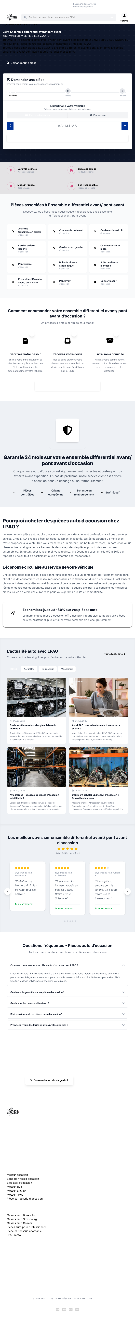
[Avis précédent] (7, 891)
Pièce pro (42, 5)
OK (111, 17)
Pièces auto (10, 5)
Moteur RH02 (15, 1194)
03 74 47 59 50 (107, 5)
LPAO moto (14, 1235)
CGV (9, 1267)
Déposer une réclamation (37, 1245)
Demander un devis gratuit (51, 1080)
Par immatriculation (39, 115)
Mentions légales (16, 1262)
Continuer (66, 137)
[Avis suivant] (127, 891)
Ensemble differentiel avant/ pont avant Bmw (82, 47)
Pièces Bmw (67, 51)
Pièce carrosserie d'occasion (25, 1198)
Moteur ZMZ (14, 1186)
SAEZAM (97, 1298)
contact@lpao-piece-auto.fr (26, 1139)
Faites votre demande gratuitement (69, 385)
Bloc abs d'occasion (19, 1182)
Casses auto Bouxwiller (21, 1215)
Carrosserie (47, 669)
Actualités (29, 669)
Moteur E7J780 (16, 1190)
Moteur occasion (53, 5)
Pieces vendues (21, 5)
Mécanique (67, 669)
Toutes (13, 668)
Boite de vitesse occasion (65, 5)
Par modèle (99, 115)
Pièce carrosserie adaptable (24, 1231)
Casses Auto (32, 5)
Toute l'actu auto (113, 653)
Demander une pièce (23, 63)
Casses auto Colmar (19, 1223)
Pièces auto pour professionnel (26, 1227)
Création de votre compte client (24, 1278)
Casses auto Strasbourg (22, 1219)
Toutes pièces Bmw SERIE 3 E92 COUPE (28, 47)
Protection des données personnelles (27, 1272)
